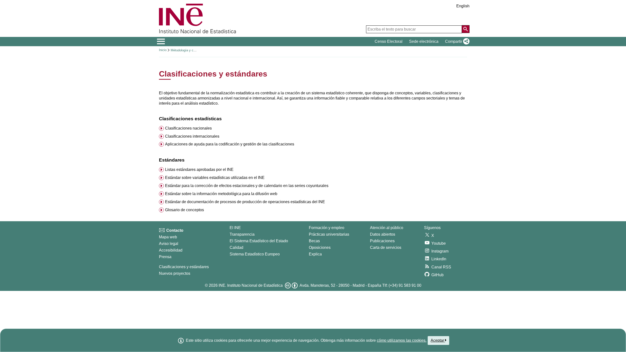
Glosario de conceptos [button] (184, 210)
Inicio (163, 50)
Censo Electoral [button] (388, 41)
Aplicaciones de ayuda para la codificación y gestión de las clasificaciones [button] (229, 144)
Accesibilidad (170, 250)
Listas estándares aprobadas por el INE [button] (199, 169)
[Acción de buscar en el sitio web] (466, 29)
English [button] (463, 6)
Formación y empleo (326, 228)
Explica (315, 254)
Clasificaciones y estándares (184, 267)
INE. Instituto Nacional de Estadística (251, 285)
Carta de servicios (385, 247)
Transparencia (242, 234)
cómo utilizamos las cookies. (401, 340)
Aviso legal (168, 244)
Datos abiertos (382, 234)
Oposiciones (320, 247)
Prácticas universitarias (329, 234)
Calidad (236, 247)
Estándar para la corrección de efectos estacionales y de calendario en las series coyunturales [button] (246, 186)
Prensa (165, 257)
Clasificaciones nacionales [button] (188, 128)
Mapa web (168, 237)
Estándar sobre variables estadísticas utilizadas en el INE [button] (215, 178)
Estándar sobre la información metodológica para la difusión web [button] (221, 194)
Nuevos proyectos (174, 273)
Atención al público (386, 228)
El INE (235, 228)
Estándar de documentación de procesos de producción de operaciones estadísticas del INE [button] (245, 202)
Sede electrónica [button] (423, 41)
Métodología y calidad (186, 50)
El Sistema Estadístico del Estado (259, 241)
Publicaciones (382, 241)
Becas (314, 241)
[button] (456, 41)
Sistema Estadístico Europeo (255, 254)
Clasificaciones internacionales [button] (192, 136)
